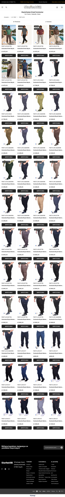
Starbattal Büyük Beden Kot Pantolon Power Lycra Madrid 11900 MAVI (24, 387)
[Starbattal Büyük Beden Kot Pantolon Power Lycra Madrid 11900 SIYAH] (9, 373)
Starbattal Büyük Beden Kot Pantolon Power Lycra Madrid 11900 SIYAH (9, 387)
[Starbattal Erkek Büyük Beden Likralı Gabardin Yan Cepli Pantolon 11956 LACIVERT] (9, 339)
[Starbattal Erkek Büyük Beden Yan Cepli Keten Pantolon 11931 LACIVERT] (24, 69)
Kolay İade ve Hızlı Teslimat (54, 2)
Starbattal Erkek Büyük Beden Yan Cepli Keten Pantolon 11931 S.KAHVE (9, 48)
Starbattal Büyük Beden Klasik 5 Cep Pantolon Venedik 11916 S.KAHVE (56, 184)
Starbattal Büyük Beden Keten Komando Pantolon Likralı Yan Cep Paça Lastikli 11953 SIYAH (40, 319)
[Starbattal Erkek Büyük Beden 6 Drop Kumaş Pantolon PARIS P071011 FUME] (9, 102)
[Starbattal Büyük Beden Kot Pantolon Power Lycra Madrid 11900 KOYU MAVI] (40, 373)
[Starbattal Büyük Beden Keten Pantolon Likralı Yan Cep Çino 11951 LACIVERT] (56, 238)
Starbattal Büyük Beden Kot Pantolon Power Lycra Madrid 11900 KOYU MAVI (40, 387)
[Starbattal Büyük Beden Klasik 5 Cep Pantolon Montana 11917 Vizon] (9, 136)
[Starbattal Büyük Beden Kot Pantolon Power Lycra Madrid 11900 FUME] (56, 407)
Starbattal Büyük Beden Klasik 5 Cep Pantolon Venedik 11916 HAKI (9, 184)
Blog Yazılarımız (42, 479)
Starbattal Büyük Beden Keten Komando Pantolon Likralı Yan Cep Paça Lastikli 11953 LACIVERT (24, 319)
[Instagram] (8, 469)
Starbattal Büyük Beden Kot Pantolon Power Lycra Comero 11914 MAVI (40, 353)
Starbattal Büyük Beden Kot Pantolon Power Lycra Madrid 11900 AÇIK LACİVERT (9, 421)
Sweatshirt (53, 466)
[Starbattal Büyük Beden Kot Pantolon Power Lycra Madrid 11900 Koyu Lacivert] (24, 407)
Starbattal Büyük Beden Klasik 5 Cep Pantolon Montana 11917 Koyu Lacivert (24, 116)
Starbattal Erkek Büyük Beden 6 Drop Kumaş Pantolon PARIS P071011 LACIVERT (40, 82)
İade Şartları (41, 475)
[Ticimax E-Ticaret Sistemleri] (32, 496)
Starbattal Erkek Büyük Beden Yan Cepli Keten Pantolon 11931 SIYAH (24, 48)
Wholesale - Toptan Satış (44, 477)
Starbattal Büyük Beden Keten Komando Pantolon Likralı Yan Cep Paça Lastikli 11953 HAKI (9, 319)
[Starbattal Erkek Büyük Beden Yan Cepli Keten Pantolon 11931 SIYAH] (24, 35)
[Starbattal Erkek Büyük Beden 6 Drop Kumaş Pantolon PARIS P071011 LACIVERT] (40, 69)
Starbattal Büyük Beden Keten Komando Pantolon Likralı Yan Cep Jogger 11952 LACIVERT (40, 285)
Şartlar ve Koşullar (43, 466)
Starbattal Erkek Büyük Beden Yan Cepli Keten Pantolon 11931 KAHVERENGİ (9, 82)
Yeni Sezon (53, 470)
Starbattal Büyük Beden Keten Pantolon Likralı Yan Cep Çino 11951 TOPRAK (24, 285)
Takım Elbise (54, 479)
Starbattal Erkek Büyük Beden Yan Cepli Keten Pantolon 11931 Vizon (40, 48)
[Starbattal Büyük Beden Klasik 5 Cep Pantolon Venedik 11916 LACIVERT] (24, 170)
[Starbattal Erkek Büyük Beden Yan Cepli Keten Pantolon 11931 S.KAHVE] (9, 35)
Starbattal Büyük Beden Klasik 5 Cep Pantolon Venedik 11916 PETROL (40, 184)
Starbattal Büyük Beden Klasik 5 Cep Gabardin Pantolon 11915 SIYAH (24, 217)
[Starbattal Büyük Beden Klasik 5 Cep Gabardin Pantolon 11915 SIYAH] (24, 204)
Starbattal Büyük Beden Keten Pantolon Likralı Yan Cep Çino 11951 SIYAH (9, 285)
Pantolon (53, 468)
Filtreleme (17, 21)
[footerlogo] (8, 462)
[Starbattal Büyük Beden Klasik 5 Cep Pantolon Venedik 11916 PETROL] (40, 170)
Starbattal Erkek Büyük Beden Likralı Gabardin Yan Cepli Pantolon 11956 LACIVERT (9, 353)
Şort (52, 473)
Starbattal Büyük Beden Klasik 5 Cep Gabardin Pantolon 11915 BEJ (40, 217)
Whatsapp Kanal (19, 462)
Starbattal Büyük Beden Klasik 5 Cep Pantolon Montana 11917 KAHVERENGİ (56, 150)
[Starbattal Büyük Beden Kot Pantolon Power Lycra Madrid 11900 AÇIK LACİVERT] (9, 407)
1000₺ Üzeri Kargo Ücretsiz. (22, 2)
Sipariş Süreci (29, 475)
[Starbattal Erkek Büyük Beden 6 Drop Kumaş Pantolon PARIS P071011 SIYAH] (56, 69)
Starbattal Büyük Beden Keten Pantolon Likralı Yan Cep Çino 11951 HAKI (40, 251)
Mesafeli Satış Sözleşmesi (45, 470)
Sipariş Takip (29, 466)
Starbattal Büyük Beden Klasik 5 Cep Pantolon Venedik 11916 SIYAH (9, 217)
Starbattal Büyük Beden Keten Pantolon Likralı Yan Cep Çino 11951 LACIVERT (56, 251)
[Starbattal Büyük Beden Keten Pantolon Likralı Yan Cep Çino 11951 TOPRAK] (24, 272)
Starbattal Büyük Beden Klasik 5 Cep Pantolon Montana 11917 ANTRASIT (24, 150)
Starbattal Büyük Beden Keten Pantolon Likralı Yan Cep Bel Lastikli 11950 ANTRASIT (56, 217)
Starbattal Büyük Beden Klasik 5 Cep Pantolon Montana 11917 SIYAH (56, 116)
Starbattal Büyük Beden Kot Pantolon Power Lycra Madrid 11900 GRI (40, 421)
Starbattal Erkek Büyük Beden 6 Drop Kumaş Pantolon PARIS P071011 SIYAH (56, 82)
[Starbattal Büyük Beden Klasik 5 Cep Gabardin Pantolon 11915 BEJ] (40, 204)
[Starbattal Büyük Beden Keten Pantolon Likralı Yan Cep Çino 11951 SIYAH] (9, 272)
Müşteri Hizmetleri (43, 481)
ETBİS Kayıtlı (18, 467)
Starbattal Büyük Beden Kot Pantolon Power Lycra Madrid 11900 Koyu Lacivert (24, 421)
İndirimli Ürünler (54, 481)
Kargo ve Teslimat (30, 473)
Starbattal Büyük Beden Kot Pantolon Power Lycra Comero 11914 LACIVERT (24, 353)
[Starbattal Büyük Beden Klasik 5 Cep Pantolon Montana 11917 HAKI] (40, 136)
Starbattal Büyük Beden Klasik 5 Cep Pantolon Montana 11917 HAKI (40, 150)
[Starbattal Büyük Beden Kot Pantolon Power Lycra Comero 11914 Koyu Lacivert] (56, 339)
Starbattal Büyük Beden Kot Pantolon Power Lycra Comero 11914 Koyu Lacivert (56, 353)
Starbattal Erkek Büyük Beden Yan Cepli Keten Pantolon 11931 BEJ (56, 48)
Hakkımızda (41, 464)
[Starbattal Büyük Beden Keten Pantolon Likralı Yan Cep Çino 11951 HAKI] (40, 238)
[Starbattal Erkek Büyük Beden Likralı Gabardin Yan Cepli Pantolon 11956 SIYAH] (56, 306)
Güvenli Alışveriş (30, 479)
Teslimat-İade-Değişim (44, 468)
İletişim (28, 470)
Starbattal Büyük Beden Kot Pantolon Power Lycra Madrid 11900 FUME (56, 421)
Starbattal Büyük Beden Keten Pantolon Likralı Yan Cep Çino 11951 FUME (24, 251)
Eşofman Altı (54, 475)
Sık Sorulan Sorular (30, 477)
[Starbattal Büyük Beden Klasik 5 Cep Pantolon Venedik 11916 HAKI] (9, 170)
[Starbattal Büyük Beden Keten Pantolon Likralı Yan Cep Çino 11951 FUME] (24, 238)
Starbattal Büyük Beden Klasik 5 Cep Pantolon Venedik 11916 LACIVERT (24, 184)
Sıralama (49, 21)
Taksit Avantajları (30, 481)
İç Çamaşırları (54, 477)
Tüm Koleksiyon (55, 483)
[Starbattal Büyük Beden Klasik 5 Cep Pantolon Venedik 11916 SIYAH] (9, 204)
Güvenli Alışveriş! (38, 2)
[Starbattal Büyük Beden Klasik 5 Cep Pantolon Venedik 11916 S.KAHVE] (56, 170)
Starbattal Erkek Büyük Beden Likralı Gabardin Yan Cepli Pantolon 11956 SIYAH (56, 319)
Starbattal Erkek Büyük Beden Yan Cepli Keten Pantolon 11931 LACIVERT (24, 82)
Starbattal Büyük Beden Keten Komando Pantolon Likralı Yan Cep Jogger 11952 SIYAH (56, 285)
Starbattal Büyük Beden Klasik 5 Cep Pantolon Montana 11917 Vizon (9, 150)
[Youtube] (5, 469)
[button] (6, 43)
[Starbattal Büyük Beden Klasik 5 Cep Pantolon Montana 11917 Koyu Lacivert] (24, 102)
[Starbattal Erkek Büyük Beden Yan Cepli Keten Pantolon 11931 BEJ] (56, 35)
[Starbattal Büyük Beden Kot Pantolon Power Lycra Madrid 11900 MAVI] (24, 373)
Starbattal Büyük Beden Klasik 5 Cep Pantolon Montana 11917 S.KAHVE (40, 116)
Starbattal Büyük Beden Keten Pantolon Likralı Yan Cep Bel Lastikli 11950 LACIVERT (9, 251)
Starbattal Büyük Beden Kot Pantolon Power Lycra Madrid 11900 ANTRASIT (56, 387)
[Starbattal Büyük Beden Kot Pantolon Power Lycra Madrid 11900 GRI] (40, 407)
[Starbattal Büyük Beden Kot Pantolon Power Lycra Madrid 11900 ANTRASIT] (56, 373)
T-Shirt (52, 464)
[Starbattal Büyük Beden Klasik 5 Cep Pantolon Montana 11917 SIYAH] (56, 102)
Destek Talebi (29, 483)
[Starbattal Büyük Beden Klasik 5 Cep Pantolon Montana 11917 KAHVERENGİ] (56, 136)
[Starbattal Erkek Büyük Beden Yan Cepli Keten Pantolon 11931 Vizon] (40, 35)
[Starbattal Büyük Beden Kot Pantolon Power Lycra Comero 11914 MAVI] (40, 339)
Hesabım (28, 464)
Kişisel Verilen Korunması (44, 473)
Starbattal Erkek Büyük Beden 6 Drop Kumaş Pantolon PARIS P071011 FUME (9, 116)
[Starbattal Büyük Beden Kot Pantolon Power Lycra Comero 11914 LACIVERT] (24, 339)
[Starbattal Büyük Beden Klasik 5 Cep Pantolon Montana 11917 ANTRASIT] (24, 136)
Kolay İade (28, 468)
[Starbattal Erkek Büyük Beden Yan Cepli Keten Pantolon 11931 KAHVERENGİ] (9, 69)
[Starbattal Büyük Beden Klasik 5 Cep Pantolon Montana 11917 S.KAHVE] (40, 102)
